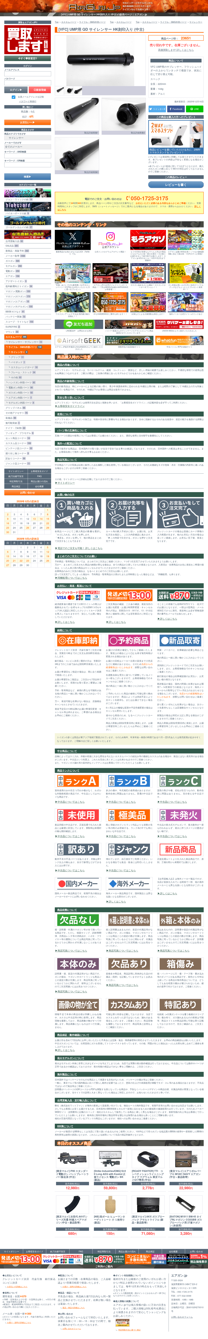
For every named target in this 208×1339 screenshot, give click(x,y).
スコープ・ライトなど (18, 321)
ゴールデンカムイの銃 (18, 227)
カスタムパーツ (15, 337)
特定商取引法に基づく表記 (129, 1329)
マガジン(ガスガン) (17, 296)
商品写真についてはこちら (72, 950)
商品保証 (16, 486)
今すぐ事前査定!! (27, 58)
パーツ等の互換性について (72, 430)
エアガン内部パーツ (19, 397)
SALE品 (11, 245)
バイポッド (17, 362)
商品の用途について (68, 364)
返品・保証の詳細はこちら (74, 1307)
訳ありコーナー (14, 458)
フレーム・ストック (22, 372)
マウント (11, 331)
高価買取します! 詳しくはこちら (176, 50)
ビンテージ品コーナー (18, 448)
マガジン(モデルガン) (18, 306)
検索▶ (27, 176)
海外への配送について (69, 443)
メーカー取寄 (14, 255)
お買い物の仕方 (66, 494)
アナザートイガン (15, 281)
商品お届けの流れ (39, 481)
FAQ (39, 476)
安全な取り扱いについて (70, 397)
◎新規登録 (40, 89)
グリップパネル (14, 407)
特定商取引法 (16, 481)
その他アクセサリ (15, 412)
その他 (15, 377)
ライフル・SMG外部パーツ (24, 347)
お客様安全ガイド (39, 471)
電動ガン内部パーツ (20, 387)
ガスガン (11, 260)
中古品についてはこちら (71, 801)
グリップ (17, 357)
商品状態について (67, 909)
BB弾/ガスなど (14, 311)
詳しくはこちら (66, 622)
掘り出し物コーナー (16, 453)
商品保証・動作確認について (73, 1035)
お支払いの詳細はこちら (17, 1286)
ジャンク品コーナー (17, 463)
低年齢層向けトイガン (18, 286)
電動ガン (11, 271)
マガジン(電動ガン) (17, 291)
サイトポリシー (66, 482)
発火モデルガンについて (70, 1058)
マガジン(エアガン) (16, 301)
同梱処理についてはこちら (72, 577)
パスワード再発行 (27, 101)
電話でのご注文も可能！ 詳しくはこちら (80, 548)
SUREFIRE (12, 326)
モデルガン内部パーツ (20, 402)
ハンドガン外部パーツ (21, 382)
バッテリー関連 (14, 316)
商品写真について (67, 459)
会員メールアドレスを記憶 (31, 96)
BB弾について (65, 1126)
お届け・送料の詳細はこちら (19, 1322)
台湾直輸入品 (13, 241)
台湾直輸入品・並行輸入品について (77, 1100)
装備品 (10, 417)
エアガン (11, 276)
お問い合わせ (27, 492)
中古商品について (67, 751)
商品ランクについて (68, 770)
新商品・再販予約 (16, 250)
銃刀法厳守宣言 (16, 476)
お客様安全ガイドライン (71, 406)
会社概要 (39, 486)
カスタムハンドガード (23, 367)
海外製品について (67, 1074)
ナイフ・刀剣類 (14, 428)
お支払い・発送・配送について (74, 585)
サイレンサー (18, 352)
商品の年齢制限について (70, 381)
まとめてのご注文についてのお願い (77, 556)
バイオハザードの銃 (16, 213)
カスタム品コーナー (17, 443)
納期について (64, 630)
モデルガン (13, 265)
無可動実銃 (11, 422)
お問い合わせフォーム (72, 1328)
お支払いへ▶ (27, 122)
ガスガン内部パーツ (20, 392)
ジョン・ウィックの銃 (18, 199)
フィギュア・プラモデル (18, 433)
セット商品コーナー (17, 438)
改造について (64, 414)
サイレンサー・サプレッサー (24, 341)
